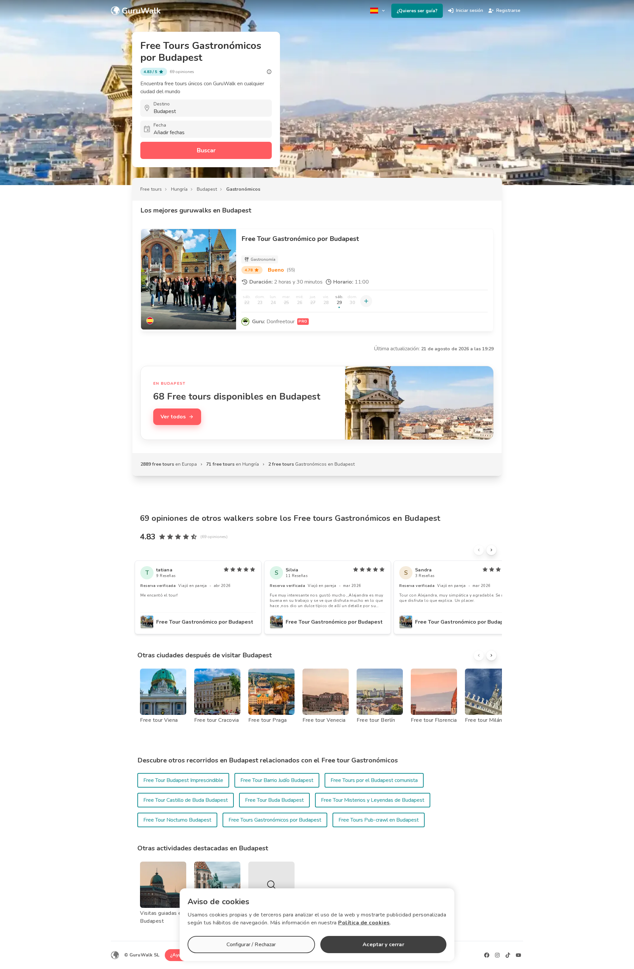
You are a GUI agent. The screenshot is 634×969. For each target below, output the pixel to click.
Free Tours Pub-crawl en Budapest (378, 820)
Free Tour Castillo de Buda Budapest (185, 800)
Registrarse (508, 10)
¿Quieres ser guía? (417, 11)
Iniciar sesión (469, 10)
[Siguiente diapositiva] (491, 550)
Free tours (151, 189)
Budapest (207, 189)
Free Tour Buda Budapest (274, 800)
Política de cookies (364, 922)
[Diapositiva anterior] (479, 550)
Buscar (206, 150)
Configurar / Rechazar (251, 944)
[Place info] (269, 71)
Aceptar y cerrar (383, 944)
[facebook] (486, 955)
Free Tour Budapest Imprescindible (183, 780)
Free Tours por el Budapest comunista (374, 780)
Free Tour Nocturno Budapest (177, 820)
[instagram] (497, 955)
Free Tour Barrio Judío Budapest (276, 780)
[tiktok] (507, 955)
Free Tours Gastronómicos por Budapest (275, 820)
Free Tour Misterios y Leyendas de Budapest (372, 800)
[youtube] (518, 955)
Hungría (179, 189)
